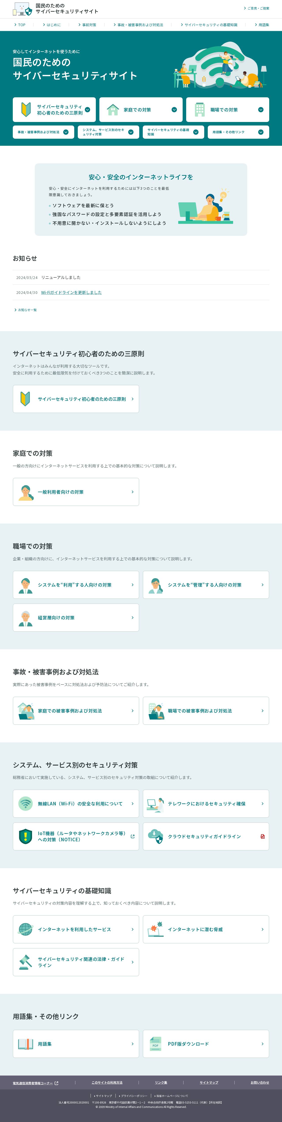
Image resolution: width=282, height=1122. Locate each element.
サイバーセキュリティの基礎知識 (211, 24)
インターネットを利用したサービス (74, 929)
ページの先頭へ (264, 1064)
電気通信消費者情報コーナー (36, 1082)
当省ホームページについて (172, 1096)
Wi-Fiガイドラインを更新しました (71, 292)
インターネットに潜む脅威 (195, 929)
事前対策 (89, 24)
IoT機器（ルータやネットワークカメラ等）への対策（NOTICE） (71, 836)
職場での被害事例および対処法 (200, 710)
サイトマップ (209, 1082)
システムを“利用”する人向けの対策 (75, 584)
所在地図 (215, 1102)
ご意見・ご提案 (258, 8)
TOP (21, 24)
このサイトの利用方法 (107, 1082)
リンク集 (161, 1082)
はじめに (54, 24)
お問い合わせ (260, 1082)
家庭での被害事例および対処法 (70, 710)
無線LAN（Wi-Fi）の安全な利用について (80, 803)
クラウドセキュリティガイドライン (194, 838)
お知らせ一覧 (27, 310)
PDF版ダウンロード (188, 1044)
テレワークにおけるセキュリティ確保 (207, 803)
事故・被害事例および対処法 (140, 24)
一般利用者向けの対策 (61, 492)
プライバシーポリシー (134, 1096)
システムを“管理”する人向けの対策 (205, 584)
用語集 (264, 24)
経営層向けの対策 (56, 617)
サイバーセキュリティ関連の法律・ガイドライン (81, 962)
